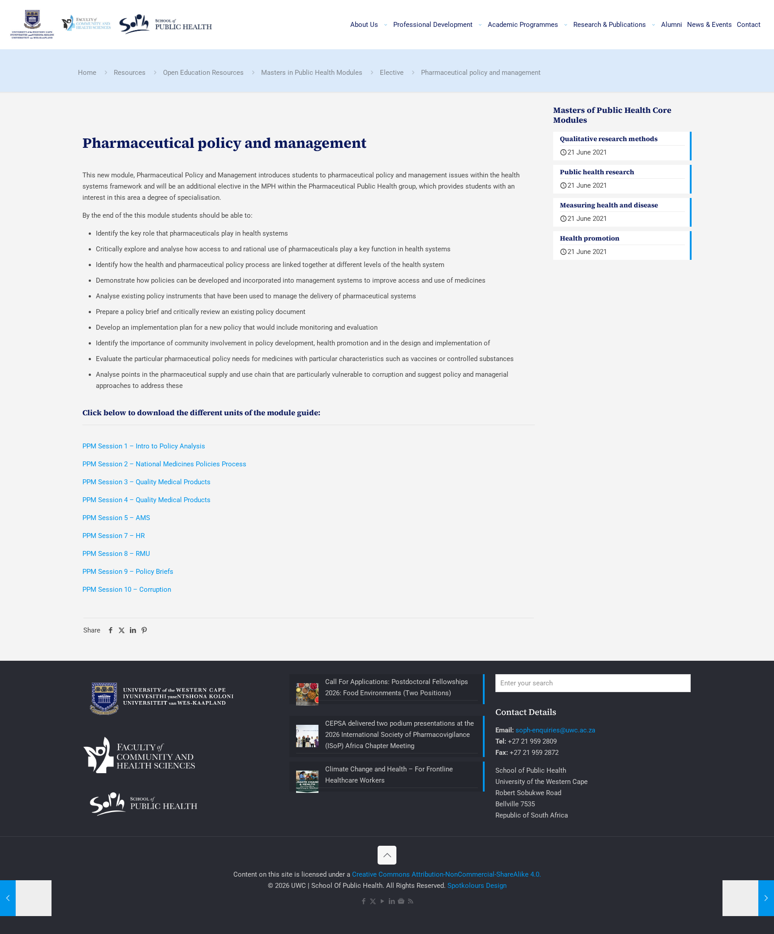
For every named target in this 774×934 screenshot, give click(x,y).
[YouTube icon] (382, 901)
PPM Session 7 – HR (113, 536)
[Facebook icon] (363, 901)
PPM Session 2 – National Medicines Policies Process (164, 464)
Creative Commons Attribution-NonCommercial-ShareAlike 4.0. (446, 874)
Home (87, 73)
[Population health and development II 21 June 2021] (748, 898)
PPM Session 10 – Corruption (126, 589)
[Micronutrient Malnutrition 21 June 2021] (26, 898)
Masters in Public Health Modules (311, 73)
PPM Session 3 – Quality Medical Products (146, 482)
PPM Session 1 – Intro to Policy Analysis (143, 446)
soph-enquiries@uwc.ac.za (555, 730)
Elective (392, 73)
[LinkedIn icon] (391, 901)
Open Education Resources (203, 73)
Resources (130, 73)
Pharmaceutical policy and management (481, 73)
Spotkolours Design (477, 886)
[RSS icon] (410, 901)
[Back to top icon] (387, 855)
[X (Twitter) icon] (373, 901)
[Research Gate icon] (401, 901)
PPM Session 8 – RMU (116, 554)
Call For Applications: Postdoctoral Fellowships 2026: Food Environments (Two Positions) (396, 687)
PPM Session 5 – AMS (116, 518)
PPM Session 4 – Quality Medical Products (146, 500)
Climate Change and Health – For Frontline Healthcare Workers (389, 774)
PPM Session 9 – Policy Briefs (127, 572)
